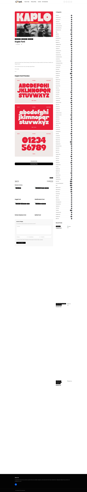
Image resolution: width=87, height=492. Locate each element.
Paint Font (57, 158)
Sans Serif (43, 203)
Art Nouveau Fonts (59, 25)
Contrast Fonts (58, 65)
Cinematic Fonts (58, 54)
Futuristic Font (58, 98)
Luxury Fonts (58, 137)
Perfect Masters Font (20, 215)
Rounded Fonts (58, 179)
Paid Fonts (57, 156)
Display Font (24, 203)
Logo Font (57, 133)
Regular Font (58, 170)
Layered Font (58, 129)
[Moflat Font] (44, 207)
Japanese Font (58, 123)
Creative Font (58, 67)
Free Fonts (57, 96)
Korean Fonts (58, 127)
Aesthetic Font (58, 17)
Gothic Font (58, 106)
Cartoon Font (58, 46)
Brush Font (57, 40)
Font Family (57, 92)
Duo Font (57, 77)
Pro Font (57, 166)
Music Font (57, 150)
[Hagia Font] (24, 192)
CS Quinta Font (50, 182)
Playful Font (58, 162)
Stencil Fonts (58, 193)
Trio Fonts (57, 208)
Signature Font (58, 187)
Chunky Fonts (58, 52)
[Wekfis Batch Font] (44, 192)
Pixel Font (57, 160)
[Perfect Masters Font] (24, 207)
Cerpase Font (59, 228)
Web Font (57, 218)
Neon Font (57, 152)
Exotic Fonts (58, 83)
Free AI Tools (27, 1)
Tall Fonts (57, 197)
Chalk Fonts (58, 48)
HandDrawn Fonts (59, 112)
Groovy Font (58, 110)
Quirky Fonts (58, 168)
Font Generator (45, 1)
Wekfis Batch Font (40, 199)
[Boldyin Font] (69, 418)
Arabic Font (57, 21)
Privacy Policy (33, 1)
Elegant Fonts (58, 79)
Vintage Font (58, 216)
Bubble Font (58, 42)
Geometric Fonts (58, 102)
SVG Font (57, 195)
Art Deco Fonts (58, 23)
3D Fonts (57, 15)
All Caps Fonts (58, 19)
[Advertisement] (43, 6)
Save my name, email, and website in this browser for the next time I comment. (30, 239)
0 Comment (18, 44)
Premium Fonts (58, 164)
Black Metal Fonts (58, 27)
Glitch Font (57, 104)
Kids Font (57, 125)
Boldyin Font (58, 385)
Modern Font (58, 141)
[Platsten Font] (69, 341)
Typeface (57, 210)
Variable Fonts (58, 214)
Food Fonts (57, 94)
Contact (39, 1)
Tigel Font (17, 182)
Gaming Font (58, 100)
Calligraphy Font (58, 44)
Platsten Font (58, 306)
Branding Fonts (58, 38)
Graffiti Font (58, 108)
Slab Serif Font (58, 189)
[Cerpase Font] (69, 264)
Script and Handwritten (59, 183)
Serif (28, 203)
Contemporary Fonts (59, 63)
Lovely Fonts (58, 135)
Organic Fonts (58, 154)
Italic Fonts (57, 121)
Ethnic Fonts (58, 81)
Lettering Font (58, 131)
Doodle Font (58, 75)
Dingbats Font (58, 71)
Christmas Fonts (58, 50)
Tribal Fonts (58, 206)
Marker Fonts (58, 139)
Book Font (57, 36)
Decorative (18, 203)
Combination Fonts (59, 56)
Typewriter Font (58, 212)
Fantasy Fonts (58, 85)
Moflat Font (38, 215)
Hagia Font (18, 199)
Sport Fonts (58, 191)
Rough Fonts (58, 177)
